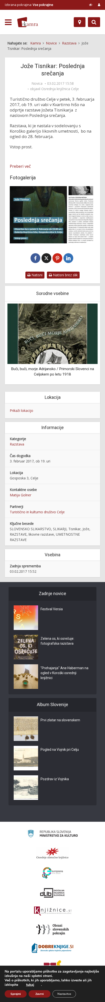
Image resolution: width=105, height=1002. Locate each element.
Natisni (36, 275)
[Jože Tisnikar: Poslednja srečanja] (52, 214)
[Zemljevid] (79, 22)
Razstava (17, 444)
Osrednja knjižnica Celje (60, 89)
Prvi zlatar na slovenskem (60, 720)
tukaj (30, 985)
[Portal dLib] (52, 893)
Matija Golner (20, 495)
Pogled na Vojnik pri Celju (60, 750)
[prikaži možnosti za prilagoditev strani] (90, 4)
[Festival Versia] (26, 617)
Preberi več (20, 166)
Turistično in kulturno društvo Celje (37, 512)
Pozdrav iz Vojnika (55, 779)
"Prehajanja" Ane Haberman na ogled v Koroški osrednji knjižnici (64, 673)
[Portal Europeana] (52, 873)
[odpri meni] (8, 22)
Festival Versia (52, 609)
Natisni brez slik (65, 275)
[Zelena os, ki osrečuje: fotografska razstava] (26, 647)
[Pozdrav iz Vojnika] (26, 787)
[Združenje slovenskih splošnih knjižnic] (53, 911)
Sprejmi (15, 994)
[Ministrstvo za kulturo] (52, 834)
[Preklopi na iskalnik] (94, 22)
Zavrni (39, 994)
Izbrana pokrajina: (29, 4)
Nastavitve (64, 994)
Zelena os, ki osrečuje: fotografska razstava (57, 641)
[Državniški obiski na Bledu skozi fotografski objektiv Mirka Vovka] (58, 333)
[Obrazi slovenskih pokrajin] (52, 929)
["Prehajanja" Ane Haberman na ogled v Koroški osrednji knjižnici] (26, 676)
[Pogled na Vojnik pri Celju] (26, 758)
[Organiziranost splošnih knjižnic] (52, 853)
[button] (85, 343)
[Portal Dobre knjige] (52, 948)
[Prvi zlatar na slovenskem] (26, 728)
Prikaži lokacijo (21, 410)
